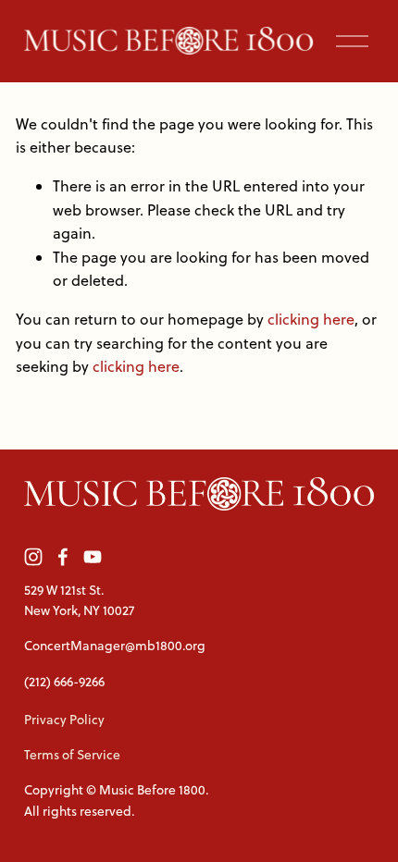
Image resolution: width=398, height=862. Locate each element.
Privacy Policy (64, 719)
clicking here (310, 319)
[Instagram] (33, 557)
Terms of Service (72, 754)
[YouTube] (92, 557)
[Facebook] (63, 557)
